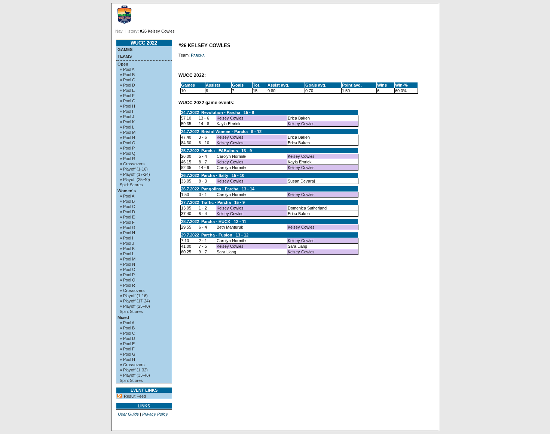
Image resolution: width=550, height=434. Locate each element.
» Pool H (127, 106)
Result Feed (135, 396)
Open (122, 64)
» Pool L (127, 127)
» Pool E (127, 90)
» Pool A (127, 69)
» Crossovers (132, 164)
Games (124, 49)
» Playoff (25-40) (135, 179)
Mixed (123, 317)
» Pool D (127, 85)
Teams (124, 56)
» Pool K (127, 122)
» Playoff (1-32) (134, 370)
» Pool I (126, 111)
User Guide (128, 414)
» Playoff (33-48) (135, 375)
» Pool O (127, 143)
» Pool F (127, 95)
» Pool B (127, 74)
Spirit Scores (131, 185)
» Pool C (127, 80)
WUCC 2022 (144, 43)
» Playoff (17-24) (135, 174)
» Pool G (127, 101)
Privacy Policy (155, 414)
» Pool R (127, 158)
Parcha (198, 55)
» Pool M (127, 132)
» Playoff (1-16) (134, 169)
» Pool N (127, 137)
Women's (126, 191)
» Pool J (127, 116)
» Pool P (127, 148)
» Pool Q (127, 153)
